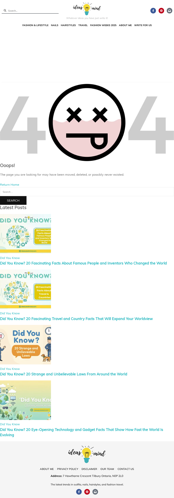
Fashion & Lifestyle (35, 25)
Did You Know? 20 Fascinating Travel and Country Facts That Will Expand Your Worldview (76, 318)
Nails (54, 25)
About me (125, 25)
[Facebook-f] (153, 10)
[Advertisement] (87, 54)
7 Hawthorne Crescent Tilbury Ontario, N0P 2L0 (93, 476)
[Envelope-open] (169, 10)
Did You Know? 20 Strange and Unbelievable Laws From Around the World (63, 374)
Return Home (9, 185)
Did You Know (10, 258)
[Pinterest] (161, 10)
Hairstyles (68, 25)
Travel (83, 25)
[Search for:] (87, 192)
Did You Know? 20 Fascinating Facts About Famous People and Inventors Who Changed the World (83, 263)
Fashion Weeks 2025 (103, 25)
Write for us (143, 25)
